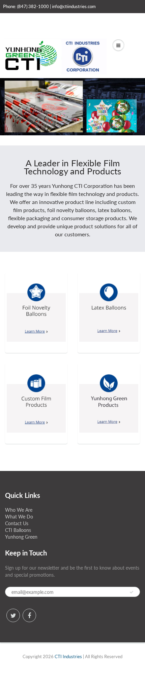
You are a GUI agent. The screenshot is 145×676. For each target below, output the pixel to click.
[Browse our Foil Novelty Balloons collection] (36, 302)
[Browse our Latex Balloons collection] (108, 302)
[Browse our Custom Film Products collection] (36, 393)
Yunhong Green (21, 537)
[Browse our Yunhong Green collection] (108, 393)
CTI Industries (68, 656)
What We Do (19, 516)
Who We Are (18, 510)
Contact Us (16, 523)
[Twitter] (13, 615)
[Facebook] (29, 615)
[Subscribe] (131, 592)
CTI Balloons (18, 530)
